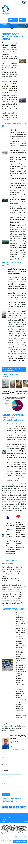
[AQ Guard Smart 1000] (14, 808)
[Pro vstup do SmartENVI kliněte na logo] (24, 586)
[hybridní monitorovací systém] (21, 808)
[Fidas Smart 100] (17, 808)
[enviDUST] (3, 808)
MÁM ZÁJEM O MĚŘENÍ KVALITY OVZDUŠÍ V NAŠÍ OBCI (12, 369)
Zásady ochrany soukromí (21, 836)
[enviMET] (10, 808)
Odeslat (6, 794)
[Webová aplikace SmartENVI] (24, 808)
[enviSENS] (6, 808)
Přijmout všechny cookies (20, 841)
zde (3, 605)
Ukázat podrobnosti (6, 840)
